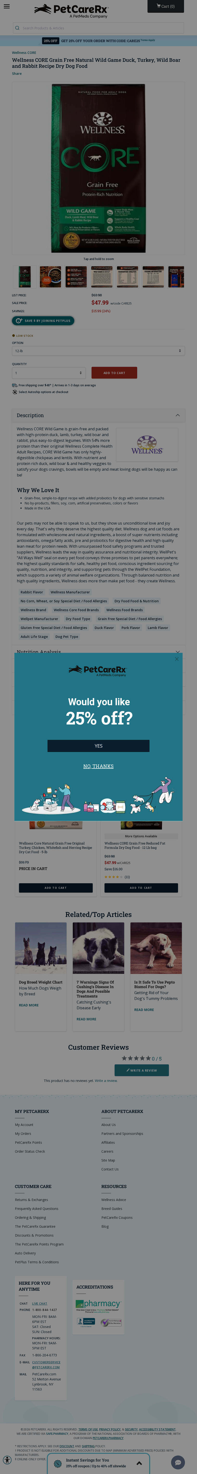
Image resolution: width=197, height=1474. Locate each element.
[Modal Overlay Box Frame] (98, 737)
